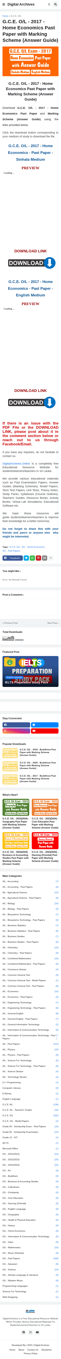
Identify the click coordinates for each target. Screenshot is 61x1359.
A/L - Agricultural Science (30, 892)
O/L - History (30, 1225)
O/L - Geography (30, 1214)
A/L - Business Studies (30, 936)
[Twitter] (26, 558)
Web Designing (30, 1297)
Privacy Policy (30, 1353)
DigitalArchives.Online (16, 463)
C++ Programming (30, 1082)
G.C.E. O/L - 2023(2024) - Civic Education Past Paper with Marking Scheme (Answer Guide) (45, 823)
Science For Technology (30, 1291)
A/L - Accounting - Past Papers (30, 887)
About (21, 1349)
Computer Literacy (30, 1088)
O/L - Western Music (30, 1280)
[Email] (44, 558)
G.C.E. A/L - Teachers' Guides (30, 1110)
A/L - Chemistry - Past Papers (30, 953)
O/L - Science (30, 1269)
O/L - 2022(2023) (30, 1159)
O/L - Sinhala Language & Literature (30, 1275)
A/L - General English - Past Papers (30, 1019)
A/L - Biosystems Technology (30, 914)
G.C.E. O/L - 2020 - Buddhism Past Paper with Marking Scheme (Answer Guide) (38, 765)
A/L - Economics (30, 991)
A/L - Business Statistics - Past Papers (30, 931)
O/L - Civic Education (30, 1198)
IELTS (30, 1143)
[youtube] (45, 731)
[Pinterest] (38, 558)
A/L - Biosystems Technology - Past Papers (30, 920)
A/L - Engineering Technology (30, 1002)
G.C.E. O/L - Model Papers (30, 1121)
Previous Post (11, 623)
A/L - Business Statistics (30, 925)
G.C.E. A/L (30, 1104)
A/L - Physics (30, 1049)
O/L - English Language (30, 1209)
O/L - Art (30, 1170)
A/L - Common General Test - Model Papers (30, 980)
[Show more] (50, 558)
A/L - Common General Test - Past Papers (30, 986)
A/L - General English (30, 1013)
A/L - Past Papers (30, 1044)
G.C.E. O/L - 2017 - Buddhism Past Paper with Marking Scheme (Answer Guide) (38, 779)
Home (5, 16)
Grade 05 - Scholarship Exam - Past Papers (30, 1126)
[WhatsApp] (32, 558)
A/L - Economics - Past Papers (30, 997)
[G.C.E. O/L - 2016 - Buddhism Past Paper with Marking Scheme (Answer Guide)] (10, 753)
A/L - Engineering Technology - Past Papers (30, 1008)
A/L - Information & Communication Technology (30, 1030)
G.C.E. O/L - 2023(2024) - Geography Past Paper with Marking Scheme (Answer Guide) (16, 823)
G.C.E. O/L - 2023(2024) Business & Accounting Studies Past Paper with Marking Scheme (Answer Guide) (16, 858)
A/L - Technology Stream (30, 1077)
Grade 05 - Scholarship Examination (30, 1132)
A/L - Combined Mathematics (30, 958)
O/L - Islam (30, 1242)
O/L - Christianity (30, 1192)
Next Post (52, 623)
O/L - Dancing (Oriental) (30, 1203)
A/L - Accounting (30, 881)
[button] (4, 4)
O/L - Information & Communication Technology (30, 1236)
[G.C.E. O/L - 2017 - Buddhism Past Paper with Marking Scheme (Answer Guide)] (10, 779)
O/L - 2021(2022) (30, 1154)
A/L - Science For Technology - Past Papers (30, 1066)
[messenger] (45, 725)
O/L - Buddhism (30, 1176)
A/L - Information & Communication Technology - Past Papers (30, 1037)
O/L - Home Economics (33, 547)
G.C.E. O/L (16, 16)
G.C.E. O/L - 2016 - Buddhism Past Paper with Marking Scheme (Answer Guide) (38, 752)
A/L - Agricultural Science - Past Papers (30, 898)
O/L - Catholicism (30, 1187)
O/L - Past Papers (11, 551)
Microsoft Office (30, 1148)
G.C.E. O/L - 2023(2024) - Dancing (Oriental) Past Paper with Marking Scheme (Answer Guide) (45, 856)
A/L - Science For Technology (30, 1060)
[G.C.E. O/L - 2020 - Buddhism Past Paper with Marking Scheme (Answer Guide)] (10, 766)
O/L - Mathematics (30, 1247)
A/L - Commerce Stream (30, 969)
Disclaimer (46, 1349)
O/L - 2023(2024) (30, 1165)
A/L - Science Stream (30, 1071)
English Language (30, 1099)
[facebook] (16, 725)
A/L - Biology (30, 903)
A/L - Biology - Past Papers (30, 909)
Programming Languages (30, 1286)
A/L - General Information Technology (30, 1024)
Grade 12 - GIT (30, 1137)
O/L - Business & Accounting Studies (30, 1181)
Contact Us (32, 1349)
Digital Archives (21, 4)
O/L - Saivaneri (30, 1264)
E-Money (30, 1093)
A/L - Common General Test (30, 975)
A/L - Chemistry (30, 947)
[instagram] (16, 731)
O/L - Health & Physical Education (30, 1220)
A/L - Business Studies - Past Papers (30, 942)
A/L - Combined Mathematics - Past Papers (30, 964)
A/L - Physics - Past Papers (30, 1055)
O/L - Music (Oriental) (30, 1253)
